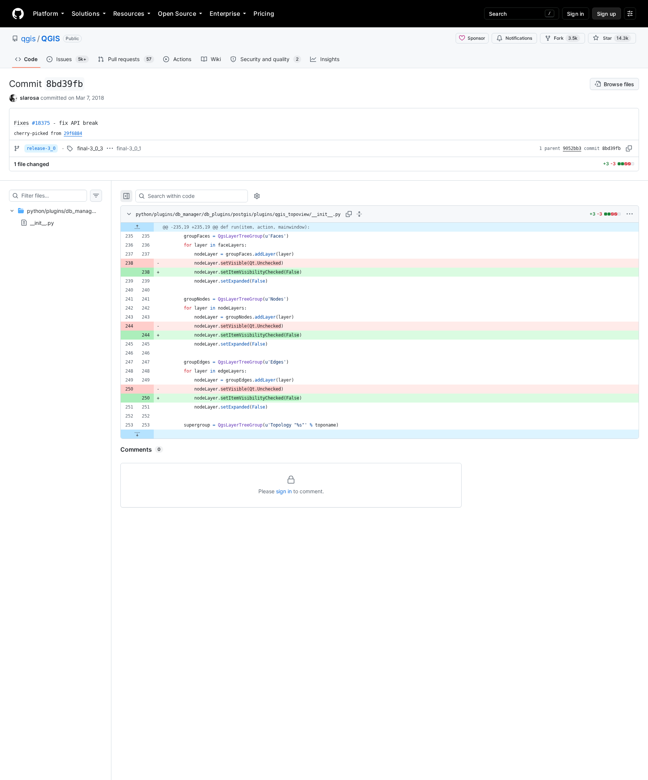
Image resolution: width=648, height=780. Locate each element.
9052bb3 (572, 148)
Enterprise (225, 13)
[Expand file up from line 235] (137, 227)
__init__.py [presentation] (42, 222)
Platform (45, 13)
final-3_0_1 (129, 148)
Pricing (264, 13)
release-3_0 (41, 148)
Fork (566, 38)
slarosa (29, 97)
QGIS (50, 38)
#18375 (41, 123)
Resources (128, 13)
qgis (28, 38)
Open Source (177, 13)
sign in (284, 491)
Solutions (86, 13)
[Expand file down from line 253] (137, 434)
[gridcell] (380, 227)
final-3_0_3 (90, 148)
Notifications (519, 38)
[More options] (630, 214)
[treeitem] (55, 217)
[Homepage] (18, 13)
